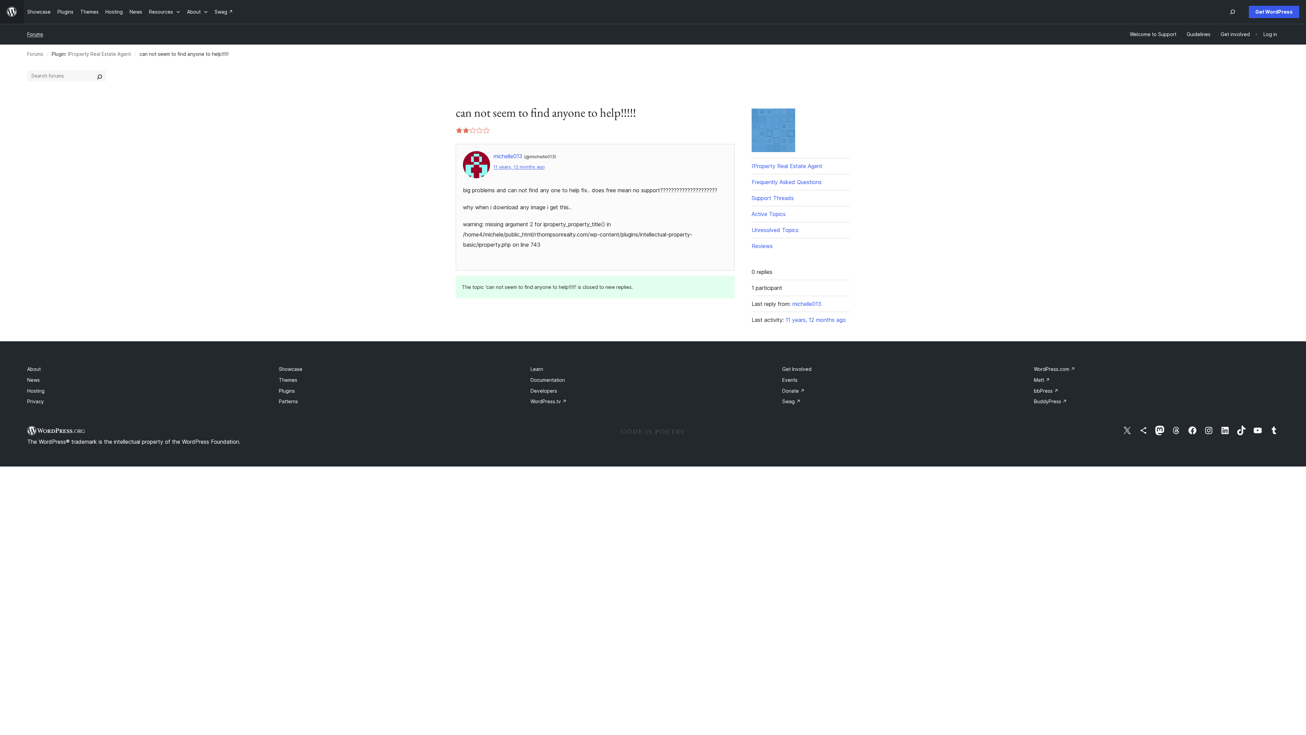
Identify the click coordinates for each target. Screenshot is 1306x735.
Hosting (36, 391)
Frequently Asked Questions (787, 182)
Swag (791, 401)
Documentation (548, 380)
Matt (1042, 380)
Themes (288, 380)
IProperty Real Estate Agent (99, 54)
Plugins (287, 391)
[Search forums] (99, 75)
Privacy (35, 401)
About (34, 369)
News (33, 380)
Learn (537, 369)
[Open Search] (1232, 12)
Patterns (288, 401)
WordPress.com (1054, 369)
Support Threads (773, 198)
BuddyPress (1050, 401)
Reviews (762, 246)
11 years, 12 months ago (519, 166)
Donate (793, 391)
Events (790, 380)
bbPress (1046, 391)
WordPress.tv (549, 401)
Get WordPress (1274, 12)
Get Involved (796, 369)
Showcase (290, 369)
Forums (35, 34)
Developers (544, 391)
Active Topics (769, 214)
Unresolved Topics (775, 230)
